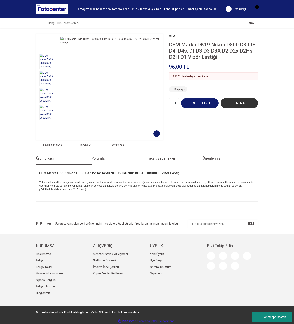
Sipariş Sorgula (46, 280)
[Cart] (255, 9)
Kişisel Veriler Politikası (108, 273)
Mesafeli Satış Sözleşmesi (110, 254)
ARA (251, 23)
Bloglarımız (43, 293)
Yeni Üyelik (157, 254)
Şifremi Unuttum (160, 267)
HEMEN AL (239, 103)
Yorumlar (99, 158)
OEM (172, 36)
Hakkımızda (43, 254)
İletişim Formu (45, 286)
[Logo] (52, 8)
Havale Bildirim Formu (50, 273)
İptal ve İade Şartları (106, 267)
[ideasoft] (126, 321)
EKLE (251, 223)
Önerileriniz (212, 158)
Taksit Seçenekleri (161, 158)
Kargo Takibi (44, 267)
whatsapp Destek (275, 317)
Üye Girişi (156, 260)
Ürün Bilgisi (45, 158)
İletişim (40, 260)
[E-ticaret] (146, 321)
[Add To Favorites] (51, 145)
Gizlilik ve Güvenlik (104, 260)
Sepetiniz (156, 273)
